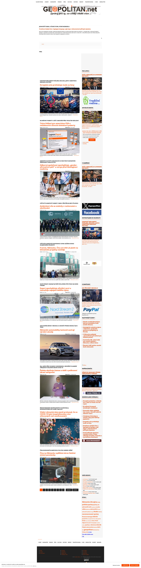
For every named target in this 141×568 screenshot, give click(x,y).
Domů (43, 44)
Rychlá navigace (86, 554)
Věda (55, 542)
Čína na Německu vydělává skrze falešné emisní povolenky (57, 454)
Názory (69, 542)
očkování (90, 520)
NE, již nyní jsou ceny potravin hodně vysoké (91, 135)
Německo (86, 502)
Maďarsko (88, 509)
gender (99, 518)
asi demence (85, 479)
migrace (84, 522)
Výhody (84, 486)
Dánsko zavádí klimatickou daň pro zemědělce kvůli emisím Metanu (91, 323)
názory (100, 511)
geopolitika (85, 518)
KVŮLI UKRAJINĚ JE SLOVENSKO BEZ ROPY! (92, 75)
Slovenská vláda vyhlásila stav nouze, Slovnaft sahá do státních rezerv (92, 412)
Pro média (85, 550)
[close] (139, 562)
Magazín (99, 542)
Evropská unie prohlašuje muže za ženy (57, 85)
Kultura (59, 542)
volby (98, 502)
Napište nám (63, 553)
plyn (95, 522)
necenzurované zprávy (90, 514)
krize (83, 520)
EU (97, 517)
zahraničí (84, 511)
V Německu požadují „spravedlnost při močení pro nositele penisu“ (92, 335)
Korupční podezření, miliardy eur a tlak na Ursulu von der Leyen (92, 402)
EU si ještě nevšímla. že (87, 481)
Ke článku (85, 483)
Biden (93, 520)
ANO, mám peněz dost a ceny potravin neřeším (91, 134)
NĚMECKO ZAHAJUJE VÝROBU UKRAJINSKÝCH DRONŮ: (91, 373)
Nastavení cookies (116, 565)
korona (95, 527)
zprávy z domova (90, 525)
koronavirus (96, 529)
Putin (96, 520)
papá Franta (85, 491)
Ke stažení (85, 551)
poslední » (75, 489)
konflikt (98, 507)
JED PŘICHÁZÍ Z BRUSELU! (90, 288)
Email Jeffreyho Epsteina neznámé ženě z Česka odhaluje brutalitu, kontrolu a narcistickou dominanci (68, 29)
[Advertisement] (60, 65)
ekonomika (90, 527)
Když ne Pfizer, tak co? (87, 487)
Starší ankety (85, 142)
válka (84, 509)
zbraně (98, 509)
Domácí (94, 542)
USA (94, 517)
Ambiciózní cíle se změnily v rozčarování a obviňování (58, 207)
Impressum (85, 553)
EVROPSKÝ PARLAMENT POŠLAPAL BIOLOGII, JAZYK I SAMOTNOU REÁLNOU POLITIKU (91, 224)
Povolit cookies (134, 565)
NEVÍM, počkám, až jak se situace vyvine (90, 137)
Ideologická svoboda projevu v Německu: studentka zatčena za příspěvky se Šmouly (92, 329)
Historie (65, 542)
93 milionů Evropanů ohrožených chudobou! (90, 407)
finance (84, 517)
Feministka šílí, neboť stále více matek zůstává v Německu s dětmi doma (91, 341)
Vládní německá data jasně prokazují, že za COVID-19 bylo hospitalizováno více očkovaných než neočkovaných (58, 414)
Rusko (96, 511)
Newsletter (88, 542)
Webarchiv (85, 532)
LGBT (89, 507)
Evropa (92, 511)
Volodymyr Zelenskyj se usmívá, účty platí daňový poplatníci (91, 417)
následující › (69, 489)
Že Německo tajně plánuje (88, 488)
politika (85, 505)
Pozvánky (63, 550)
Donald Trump (90, 522)
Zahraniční (45, 542)
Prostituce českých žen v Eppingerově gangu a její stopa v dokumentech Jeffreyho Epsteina (90, 428)
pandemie (94, 507)
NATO (98, 527)
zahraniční (93, 509)
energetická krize (91, 518)
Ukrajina (93, 502)
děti (83, 529)
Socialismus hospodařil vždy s (89, 493)
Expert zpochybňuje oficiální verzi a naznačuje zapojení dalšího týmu (55, 289)
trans (87, 520)
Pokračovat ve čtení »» (75, 199)
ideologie (89, 516)
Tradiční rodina (77, 542)
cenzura (84, 480)
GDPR (41, 550)
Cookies (41, 551)
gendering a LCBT (86, 484)
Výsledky (85, 143)
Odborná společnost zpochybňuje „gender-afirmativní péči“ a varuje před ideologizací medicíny (58, 167)
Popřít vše (125, 565)
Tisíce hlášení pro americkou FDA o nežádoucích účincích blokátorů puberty (57, 124)
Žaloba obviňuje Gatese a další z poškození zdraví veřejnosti (58, 371)
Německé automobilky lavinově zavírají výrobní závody (57, 331)
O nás (83, 542)
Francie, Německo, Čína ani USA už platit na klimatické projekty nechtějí (59, 249)
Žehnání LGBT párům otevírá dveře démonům (92, 346)
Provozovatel (42, 553)
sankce (88, 511)
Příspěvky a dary (64, 554)
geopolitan (88, 529)
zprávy (90, 505)
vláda (96, 518)
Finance (51, 542)
